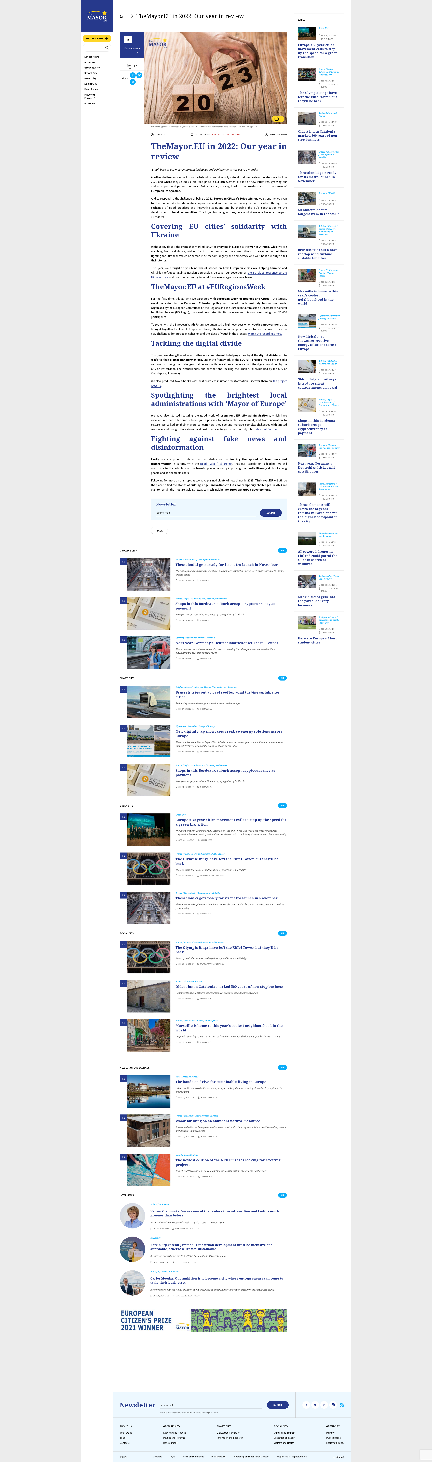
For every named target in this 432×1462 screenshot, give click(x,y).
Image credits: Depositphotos (292, 1456)
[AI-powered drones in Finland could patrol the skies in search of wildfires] (307, 539)
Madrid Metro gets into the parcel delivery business (316, 601)
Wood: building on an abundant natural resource (218, 1121)
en (128, 40)
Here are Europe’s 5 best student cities (317, 640)
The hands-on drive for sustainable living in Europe (221, 1081)
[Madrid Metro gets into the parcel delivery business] (307, 581)
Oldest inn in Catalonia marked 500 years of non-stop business (230, 986)
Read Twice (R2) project (216, 464)
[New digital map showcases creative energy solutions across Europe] (148, 741)
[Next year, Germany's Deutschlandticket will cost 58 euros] (148, 652)
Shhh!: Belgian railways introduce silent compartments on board (317, 383)
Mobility (330, 1432)
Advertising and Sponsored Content (251, 1456)
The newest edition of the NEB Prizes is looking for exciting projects (228, 1162)
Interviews (90, 103)
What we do (126, 1432)
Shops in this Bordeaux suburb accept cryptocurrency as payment (225, 606)
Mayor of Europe (266, 429)
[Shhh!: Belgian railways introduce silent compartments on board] (307, 366)
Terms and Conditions (193, 1456)
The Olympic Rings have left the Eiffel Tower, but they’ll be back (227, 861)
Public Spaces (333, 1437)
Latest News (91, 56)
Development (131, 50)
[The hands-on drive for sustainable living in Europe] (148, 1091)
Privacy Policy (218, 1456)
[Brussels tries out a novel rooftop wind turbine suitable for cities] (148, 702)
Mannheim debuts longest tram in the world (319, 212)
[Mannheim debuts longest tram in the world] (307, 198)
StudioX (340, 1456)
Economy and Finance (174, 1432)
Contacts (125, 1442)
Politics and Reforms (174, 1437)
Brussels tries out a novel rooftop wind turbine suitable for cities (228, 694)
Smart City (90, 73)
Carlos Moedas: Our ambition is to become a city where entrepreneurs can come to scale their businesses (216, 1280)
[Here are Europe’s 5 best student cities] (307, 622)
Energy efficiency (335, 1442)
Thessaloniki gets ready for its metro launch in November (227, 564)
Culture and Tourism (284, 1432)
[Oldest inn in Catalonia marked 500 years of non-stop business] (148, 996)
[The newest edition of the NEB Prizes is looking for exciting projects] (148, 1170)
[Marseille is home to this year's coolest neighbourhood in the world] (148, 1035)
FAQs (172, 1456)
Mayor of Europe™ (89, 96)
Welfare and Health (284, 1442)
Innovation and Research (230, 1437)
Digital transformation (228, 1432)
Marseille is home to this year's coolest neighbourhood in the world (229, 1027)
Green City (90, 78)
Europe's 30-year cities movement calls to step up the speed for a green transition (231, 822)
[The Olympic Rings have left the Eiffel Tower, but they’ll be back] (148, 869)
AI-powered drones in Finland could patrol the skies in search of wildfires (317, 557)
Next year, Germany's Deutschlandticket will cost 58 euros (227, 643)
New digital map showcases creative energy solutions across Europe (229, 733)
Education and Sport (284, 1437)
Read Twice (91, 89)
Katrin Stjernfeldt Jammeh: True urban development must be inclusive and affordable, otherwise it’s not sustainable (211, 1247)
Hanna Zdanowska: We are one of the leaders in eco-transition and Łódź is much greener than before (214, 1213)
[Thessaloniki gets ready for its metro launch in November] (148, 574)
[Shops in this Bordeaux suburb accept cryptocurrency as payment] (148, 613)
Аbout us (89, 62)
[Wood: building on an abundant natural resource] (148, 1130)
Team (123, 1437)
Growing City (92, 67)
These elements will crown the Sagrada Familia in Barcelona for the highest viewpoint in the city (318, 513)
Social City (90, 83)
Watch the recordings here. (265, 334)
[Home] (121, 16)
